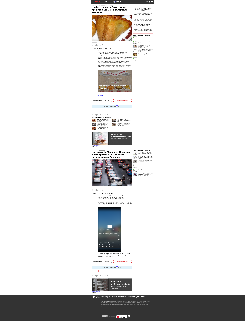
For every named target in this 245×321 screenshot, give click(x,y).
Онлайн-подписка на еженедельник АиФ (136, 296)
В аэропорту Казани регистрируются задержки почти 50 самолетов (143, 25)
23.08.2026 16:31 (95, 150)
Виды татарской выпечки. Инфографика (113, 85)
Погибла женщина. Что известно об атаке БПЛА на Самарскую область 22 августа (143, 14)
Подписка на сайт (104, 297)
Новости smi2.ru (96, 145)
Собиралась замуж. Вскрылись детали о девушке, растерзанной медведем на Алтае (145, 165)
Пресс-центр (114, 296)
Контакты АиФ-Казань (114, 297)
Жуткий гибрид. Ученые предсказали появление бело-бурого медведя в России (145, 50)
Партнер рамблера (112, 316)
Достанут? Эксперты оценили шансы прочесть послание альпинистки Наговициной (145, 170)
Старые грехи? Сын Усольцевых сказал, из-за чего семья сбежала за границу (145, 37)
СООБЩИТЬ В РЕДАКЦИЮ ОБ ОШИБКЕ (132, 299)
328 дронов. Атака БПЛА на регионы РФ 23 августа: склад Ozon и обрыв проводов (143, 9)
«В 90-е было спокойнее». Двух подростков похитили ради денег (145, 153)
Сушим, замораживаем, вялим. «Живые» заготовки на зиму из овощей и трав (103, 120)
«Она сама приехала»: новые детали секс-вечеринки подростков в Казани (143, 20)
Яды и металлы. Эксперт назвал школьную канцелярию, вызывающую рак (144, 46)
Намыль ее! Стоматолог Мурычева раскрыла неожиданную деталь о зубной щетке (145, 42)
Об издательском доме (105, 296)
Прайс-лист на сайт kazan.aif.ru (141, 297)
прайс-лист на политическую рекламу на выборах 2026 (112, 299)
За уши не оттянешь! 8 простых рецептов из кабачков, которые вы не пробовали (145, 54)
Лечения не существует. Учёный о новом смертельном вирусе (145, 161)
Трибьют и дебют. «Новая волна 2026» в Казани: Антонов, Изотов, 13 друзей (143, 30)
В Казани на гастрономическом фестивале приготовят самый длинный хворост (123, 124)
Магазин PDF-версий (122, 296)
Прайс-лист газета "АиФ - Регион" (126, 297)
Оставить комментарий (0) (122, 100)
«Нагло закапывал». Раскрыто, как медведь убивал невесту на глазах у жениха (145, 157)
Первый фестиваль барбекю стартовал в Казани (102, 128)
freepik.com (127, 186)
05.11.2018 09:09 (94, 5)
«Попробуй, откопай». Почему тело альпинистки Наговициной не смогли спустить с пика (145, 174)
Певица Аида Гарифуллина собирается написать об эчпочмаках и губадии (102, 124)
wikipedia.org (94, 42)
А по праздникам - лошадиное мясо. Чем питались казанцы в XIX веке (124, 120)
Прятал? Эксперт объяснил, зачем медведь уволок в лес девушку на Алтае (145, 58)
